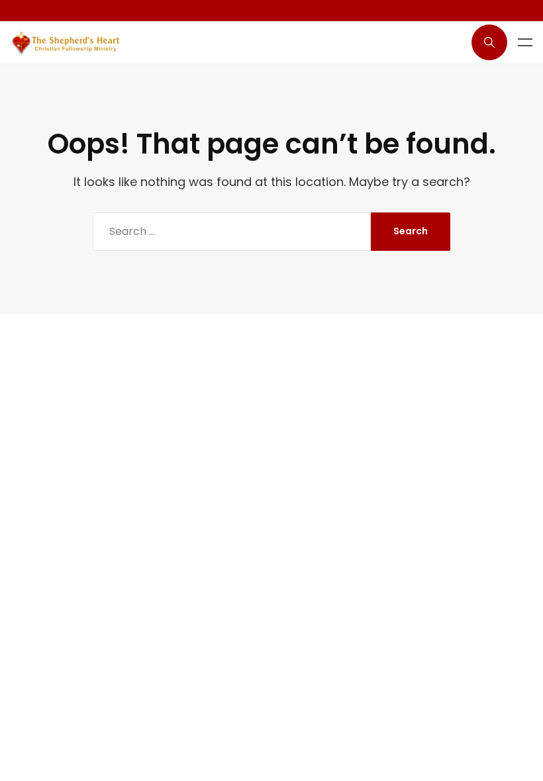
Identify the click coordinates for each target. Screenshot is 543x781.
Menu (525, 42)
